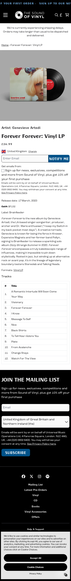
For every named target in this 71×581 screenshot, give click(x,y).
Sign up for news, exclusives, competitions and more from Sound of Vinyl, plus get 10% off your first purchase (34, 175)
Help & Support (35, 529)
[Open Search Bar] (56, 15)
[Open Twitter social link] (31, 476)
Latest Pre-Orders (35, 489)
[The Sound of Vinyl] (29, 15)
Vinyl (35, 495)
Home (5, 45)
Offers (36, 516)
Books (36, 506)
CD (35, 500)
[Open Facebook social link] (23, 476)
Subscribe (15, 452)
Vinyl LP (18, 270)
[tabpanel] (35, 322)
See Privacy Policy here (14, 193)
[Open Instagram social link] (40, 476)
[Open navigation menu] (5, 15)
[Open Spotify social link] (48, 476)
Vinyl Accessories (35, 511)
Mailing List (35, 484)
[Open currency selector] (61, 15)
